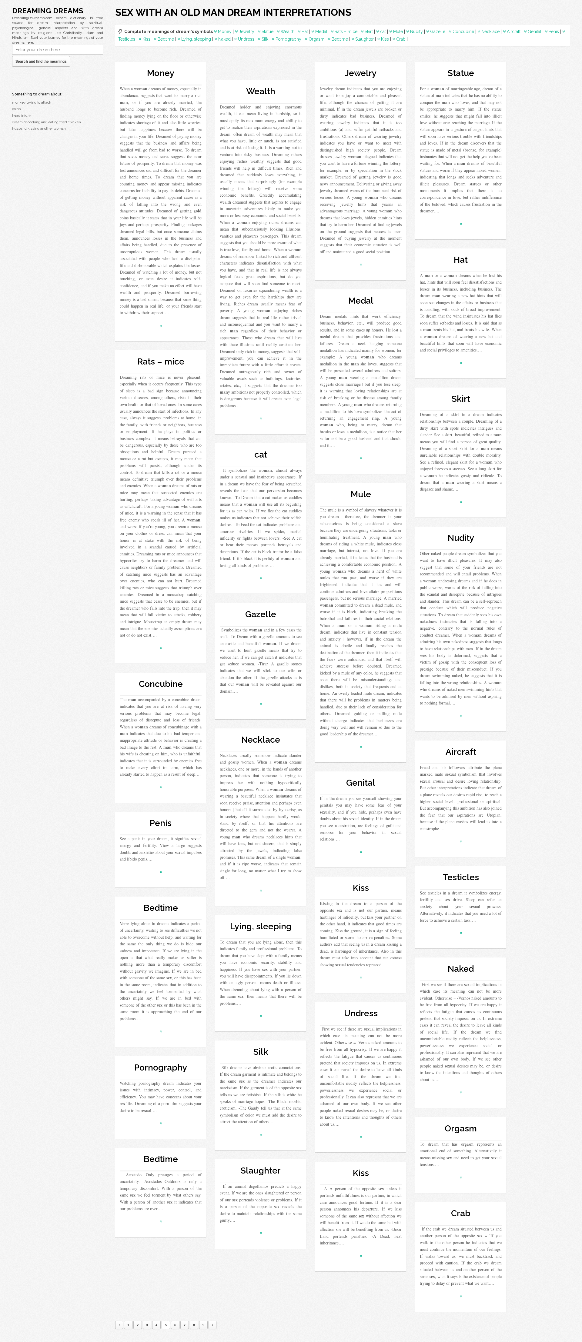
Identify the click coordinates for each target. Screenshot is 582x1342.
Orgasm (316, 39)
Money (225, 31)
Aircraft (514, 31)
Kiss (146, 39)
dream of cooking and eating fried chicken (46, 122)
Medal (321, 31)
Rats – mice (346, 31)
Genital (535, 31)
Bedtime (165, 39)
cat (383, 31)
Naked (224, 39)
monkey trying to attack (31, 102)
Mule (398, 31)
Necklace (490, 31)
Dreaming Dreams (47, 10)
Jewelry (247, 31)
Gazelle (438, 31)
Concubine (463, 31)
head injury (21, 115)
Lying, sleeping (196, 39)
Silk (264, 39)
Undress (246, 39)
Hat (304, 31)
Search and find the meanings (41, 61)
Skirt (368, 31)
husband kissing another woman (39, 128)
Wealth (287, 31)
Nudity (416, 31)
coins (16, 109)
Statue (267, 31)
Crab (401, 39)
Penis (553, 31)
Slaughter (364, 39)
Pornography (288, 39)
